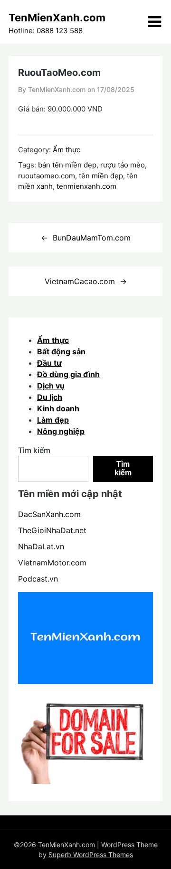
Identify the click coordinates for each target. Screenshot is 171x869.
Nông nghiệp (61, 431)
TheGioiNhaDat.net (52, 530)
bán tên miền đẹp (67, 164)
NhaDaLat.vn (41, 546)
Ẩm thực (66, 149)
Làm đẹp (53, 420)
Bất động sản (61, 351)
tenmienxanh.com (86, 186)
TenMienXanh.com (57, 17)
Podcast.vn (38, 578)
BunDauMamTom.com (92, 237)
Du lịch (49, 397)
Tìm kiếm (34, 450)
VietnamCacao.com (80, 281)
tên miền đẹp (101, 175)
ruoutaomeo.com (46, 175)
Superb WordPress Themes (90, 855)
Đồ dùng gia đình (68, 374)
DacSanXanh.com (49, 514)
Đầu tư (49, 363)
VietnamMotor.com (52, 562)
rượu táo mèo (122, 164)
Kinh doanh (58, 408)
